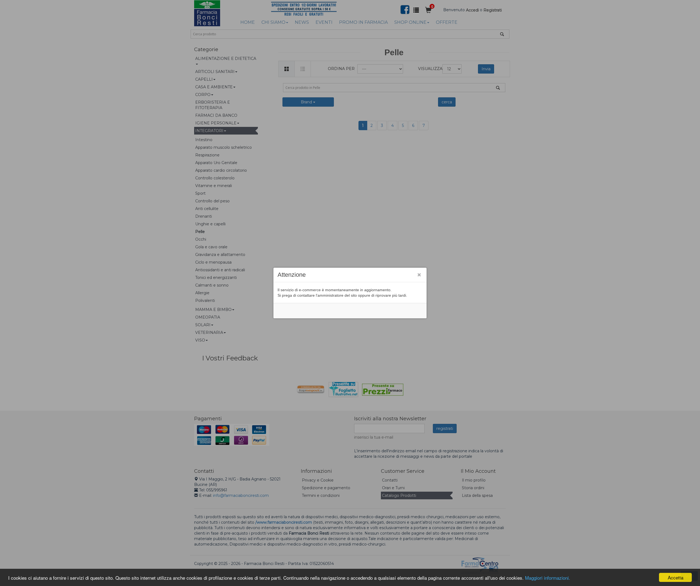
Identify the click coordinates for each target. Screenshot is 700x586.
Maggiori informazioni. (547, 577)
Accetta (675, 577)
